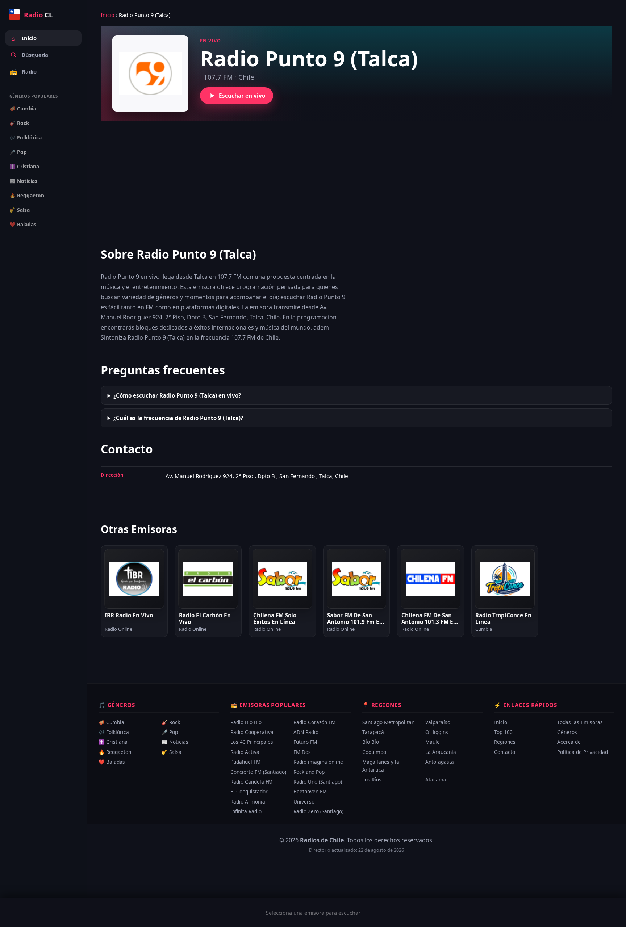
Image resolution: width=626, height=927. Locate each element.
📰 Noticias (23, 180)
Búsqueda (35, 54)
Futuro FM (305, 741)
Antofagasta (439, 761)
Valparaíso (437, 722)
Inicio (24, 38)
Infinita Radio (246, 811)
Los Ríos (371, 779)
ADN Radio (305, 732)
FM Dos (302, 751)
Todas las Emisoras (580, 722)
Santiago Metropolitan (388, 722)
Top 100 (503, 732)
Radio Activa (244, 751)
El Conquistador (249, 791)
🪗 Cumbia (22, 108)
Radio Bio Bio (246, 722)
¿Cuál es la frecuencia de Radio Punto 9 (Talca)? (178, 417)
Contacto (504, 751)
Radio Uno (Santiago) (317, 781)
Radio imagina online (318, 761)
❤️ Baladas (22, 224)
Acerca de (569, 741)
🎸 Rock (19, 122)
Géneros (567, 732)
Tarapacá (373, 732)
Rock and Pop (309, 771)
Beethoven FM (310, 791)
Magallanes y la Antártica (380, 765)
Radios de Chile (322, 840)
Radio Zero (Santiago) (318, 811)
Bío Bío (370, 741)
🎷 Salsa (19, 209)
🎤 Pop (18, 151)
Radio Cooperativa (252, 732)
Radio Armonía (247, 801)
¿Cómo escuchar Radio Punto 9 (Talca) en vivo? (177, 395)
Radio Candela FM (251, 781)
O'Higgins (436, 732)
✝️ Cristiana (24, 166)
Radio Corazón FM (314, 722)
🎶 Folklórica (25, 137)
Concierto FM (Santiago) (258, 771)
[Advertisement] (356, 183)
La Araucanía (440, 751)
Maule (432, 741)
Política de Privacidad (582, 751)
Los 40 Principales (251, 741)
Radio (23, 72)
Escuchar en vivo (242, 95)
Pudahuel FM (245, 761)
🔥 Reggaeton (26, 195)
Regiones (505, 741)
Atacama (435, 779)
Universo (303, 801)
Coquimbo (374, 751)
